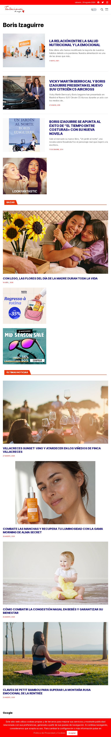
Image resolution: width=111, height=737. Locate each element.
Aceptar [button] (72, 733)
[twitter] (103, 2)
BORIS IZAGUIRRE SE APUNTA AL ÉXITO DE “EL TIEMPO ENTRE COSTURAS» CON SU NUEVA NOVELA (75, 128)
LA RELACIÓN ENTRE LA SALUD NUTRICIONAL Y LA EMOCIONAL (74, 43)
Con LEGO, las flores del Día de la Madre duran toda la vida (50, 278)
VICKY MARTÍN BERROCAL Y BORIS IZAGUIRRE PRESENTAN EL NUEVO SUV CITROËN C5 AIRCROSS (77, 85)
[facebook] (98, 2)
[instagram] (107, 2)
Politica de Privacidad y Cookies (49, 733)
